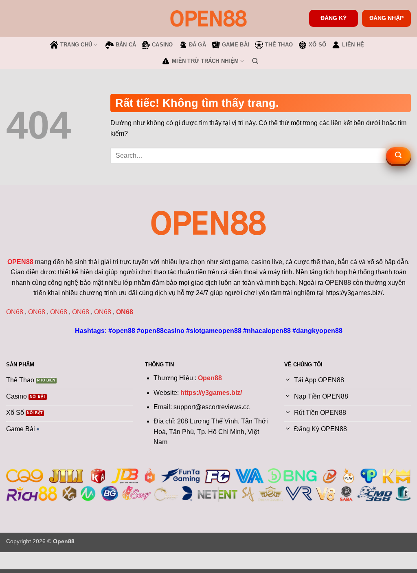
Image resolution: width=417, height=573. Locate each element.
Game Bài (235, 45)
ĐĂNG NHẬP (386, 18)
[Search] (255, 61)
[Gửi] (398, 155)
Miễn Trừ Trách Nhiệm (205, 61)
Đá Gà (197, 45)
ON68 (14, 312)
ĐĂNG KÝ (333, 18)
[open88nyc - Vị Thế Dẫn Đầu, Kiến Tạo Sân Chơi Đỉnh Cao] (208, 18)
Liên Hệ (353, 45)
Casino (162, 45)
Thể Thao (279, 45)
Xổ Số (317, 45)
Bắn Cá (126, 45)
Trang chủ (76, 45)
